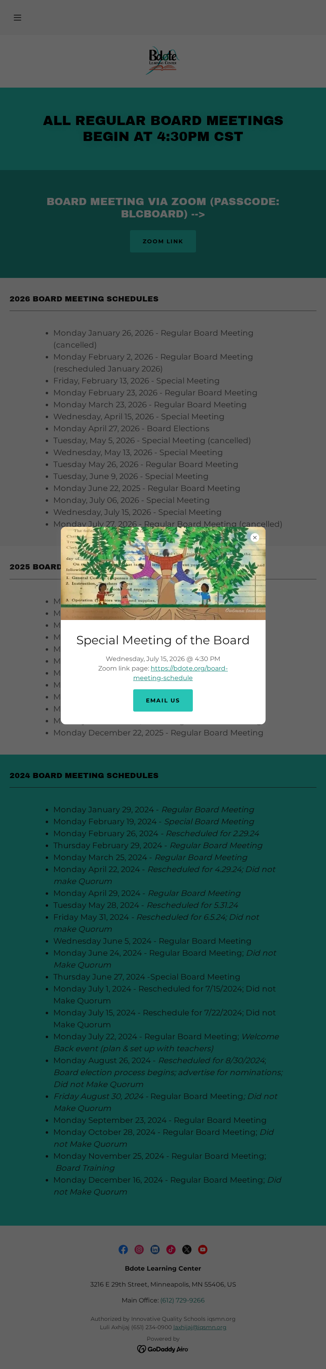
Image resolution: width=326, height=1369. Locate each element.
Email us (163, 700)
